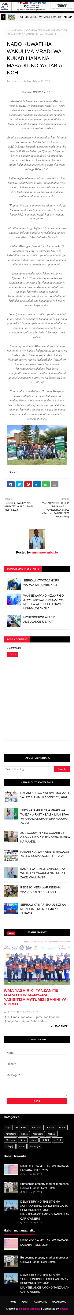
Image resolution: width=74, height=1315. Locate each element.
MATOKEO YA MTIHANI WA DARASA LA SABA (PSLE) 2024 (44, 1168)
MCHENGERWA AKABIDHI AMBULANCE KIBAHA (40, 619)
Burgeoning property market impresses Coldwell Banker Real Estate (44, 1186)
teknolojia (35, 1146)
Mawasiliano (59, 1301)
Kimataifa (11, 1133)
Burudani (37, 1127)
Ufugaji (9, 1146)
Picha (23, 1140)
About (25, 1301)
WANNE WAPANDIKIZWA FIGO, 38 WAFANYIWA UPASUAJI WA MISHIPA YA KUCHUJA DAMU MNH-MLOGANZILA (44, 602)
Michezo (10, 1140)
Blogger (63, 1308)
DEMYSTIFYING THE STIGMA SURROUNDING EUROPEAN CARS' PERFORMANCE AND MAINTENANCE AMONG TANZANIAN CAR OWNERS (44, 1210)
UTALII (57, 1140)
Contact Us (40, 1301)
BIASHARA (21, 1127)
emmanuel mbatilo (20, 81)
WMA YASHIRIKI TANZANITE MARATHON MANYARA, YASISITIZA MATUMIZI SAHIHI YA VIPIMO (35, 997)
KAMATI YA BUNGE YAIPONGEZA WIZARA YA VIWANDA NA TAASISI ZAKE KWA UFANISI (42, 873)
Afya (8, 1127)
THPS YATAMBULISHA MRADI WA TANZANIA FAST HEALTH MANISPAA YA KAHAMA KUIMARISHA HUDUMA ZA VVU (44, 817)
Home (10, 30)
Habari (50, 1127)
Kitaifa (18, 30)
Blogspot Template (29, 1308)
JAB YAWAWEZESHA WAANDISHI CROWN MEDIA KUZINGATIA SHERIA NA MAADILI (45, 837)
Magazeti (38, 1133)
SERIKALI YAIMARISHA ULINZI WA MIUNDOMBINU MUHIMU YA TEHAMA (43, 909)
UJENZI (45, 1140)
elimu (21, 1146)
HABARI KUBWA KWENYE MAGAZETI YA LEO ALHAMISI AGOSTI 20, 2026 (45, 795)
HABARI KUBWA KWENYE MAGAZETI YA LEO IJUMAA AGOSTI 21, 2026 (45, 854)
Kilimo (62, 1127)
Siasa (33, 1140)
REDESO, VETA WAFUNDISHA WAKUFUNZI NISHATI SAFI (40, 889)
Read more (61, 1026)
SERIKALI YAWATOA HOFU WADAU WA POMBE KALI (41, 582)
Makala (52, 1133)
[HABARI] (37, 963)
